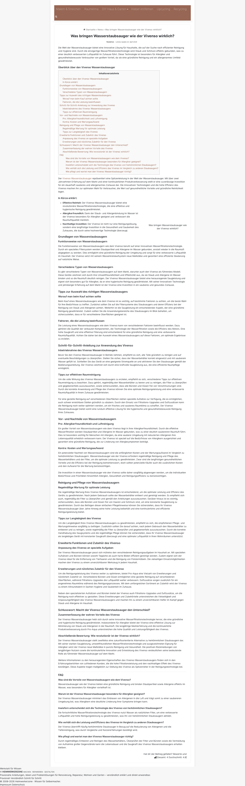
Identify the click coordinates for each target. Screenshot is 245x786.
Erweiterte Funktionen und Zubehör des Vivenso (83, 135)
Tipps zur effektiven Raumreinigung (80, 112)
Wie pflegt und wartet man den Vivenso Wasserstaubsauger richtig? (98, 171)
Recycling (180, 9)
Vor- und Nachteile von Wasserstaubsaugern (81, 115)
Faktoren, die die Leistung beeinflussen (81, 102)
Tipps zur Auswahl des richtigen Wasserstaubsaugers (85, 95)
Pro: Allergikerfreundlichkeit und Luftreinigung (85, 118)
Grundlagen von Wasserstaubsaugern (77, 85)
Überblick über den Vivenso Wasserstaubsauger (86, 78)
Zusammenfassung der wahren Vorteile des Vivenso (88, 148)
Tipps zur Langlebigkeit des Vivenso (80, 132)
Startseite (90, 29)
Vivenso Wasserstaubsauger (77, 178)
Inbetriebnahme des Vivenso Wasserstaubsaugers (87, 108)
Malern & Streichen (68, 9)
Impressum (5, 784)
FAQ (61, 155)
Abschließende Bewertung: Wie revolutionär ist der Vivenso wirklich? (96, 151)
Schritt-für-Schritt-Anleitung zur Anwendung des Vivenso (87, 105)
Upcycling (163, 9)
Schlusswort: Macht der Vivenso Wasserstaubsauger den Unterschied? (94, 145)
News (100, 29)
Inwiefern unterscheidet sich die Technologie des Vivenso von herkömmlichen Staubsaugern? (111, 165)
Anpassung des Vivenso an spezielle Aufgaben (85, 138)
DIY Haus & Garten (114, 9)
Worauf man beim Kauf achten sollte (80, 98)
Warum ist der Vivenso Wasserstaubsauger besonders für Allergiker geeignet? (103, 161)
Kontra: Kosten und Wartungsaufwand (81, 122)
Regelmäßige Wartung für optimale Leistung (84, 128)
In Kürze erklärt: (70, 82)
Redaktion (110, 42)
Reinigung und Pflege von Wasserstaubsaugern (82, 125)
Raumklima (91, 9)
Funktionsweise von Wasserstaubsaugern (82, 88)
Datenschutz (18, 784)
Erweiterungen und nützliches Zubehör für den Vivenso (89, 141)
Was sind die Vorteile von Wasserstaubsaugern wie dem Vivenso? (97, 158)
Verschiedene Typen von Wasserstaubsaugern (85, 92)
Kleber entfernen (142, 9)
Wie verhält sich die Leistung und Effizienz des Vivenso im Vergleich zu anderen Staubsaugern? (112, 168)
